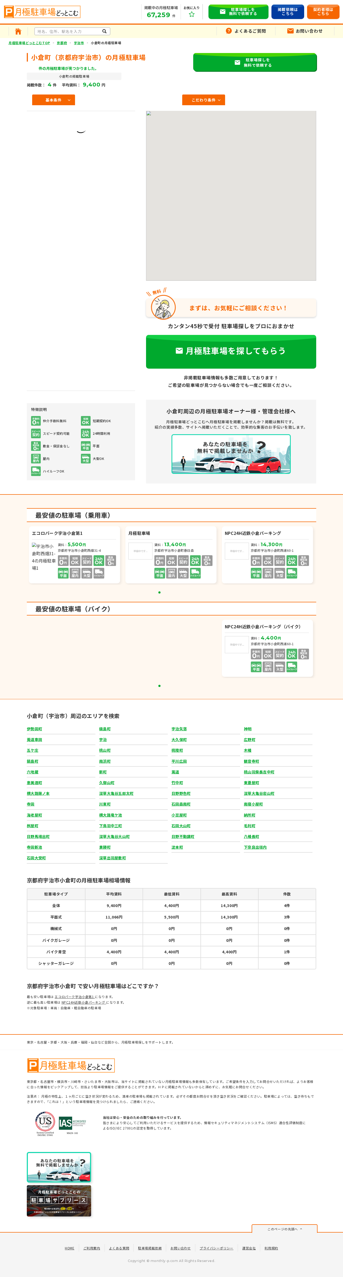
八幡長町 (251, 836)
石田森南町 (181, 804)
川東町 (105, 804)
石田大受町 (36, 857)
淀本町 (177, 847)
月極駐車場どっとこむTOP (29, 42)
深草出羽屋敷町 (112, 857)
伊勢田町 (34, 728)
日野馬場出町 (38, 836)
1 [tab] (159, 592)
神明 (248, 728)
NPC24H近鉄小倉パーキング (84, 1002)
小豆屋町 (179, 815)
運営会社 (249, 1248)
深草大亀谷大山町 (114, 836)
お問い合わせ (180, 1248)
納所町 (249, 815)
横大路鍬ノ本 (38, 793)
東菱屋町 (251, 782)
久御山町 (106, 782)
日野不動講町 (183, 836)
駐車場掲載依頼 (150, 1248)
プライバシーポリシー (216, 1248)
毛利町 (249, 825)
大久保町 (179, 739)
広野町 (249, 739)
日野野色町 (181, 793)
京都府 (62, 42)
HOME (69, 1248)
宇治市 (79, 42)
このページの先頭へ (282, 1229)
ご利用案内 (91, 1248)
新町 (103, 771)
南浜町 (105, 761)
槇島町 (105, 728)
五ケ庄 (32, 750)
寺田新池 (34, 847)
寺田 (31, 804)
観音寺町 (251, 761)
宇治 (103, 739)
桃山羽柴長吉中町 (259, 771)
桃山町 (105, 750)
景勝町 (105, 847)
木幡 (248, 750)
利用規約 (271, 1248)
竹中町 (177, 782)
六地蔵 (32, 771)
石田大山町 (181, 825)
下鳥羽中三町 (110, 825)
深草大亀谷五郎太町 (116, 793)
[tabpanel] (75, 555)
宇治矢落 (179, 728)
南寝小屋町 (253, 804)
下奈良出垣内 (255, 847)
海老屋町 (34, 815)
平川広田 (179, 761)
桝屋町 (32, 825)
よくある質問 (119, 1248)
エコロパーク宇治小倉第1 (75, 996)
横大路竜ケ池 (110, 815)
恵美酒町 (34, 782)
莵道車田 (34, 739)
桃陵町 (177, 750)
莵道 (175, 771)
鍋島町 (32, 761)
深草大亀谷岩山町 (259, 793)
